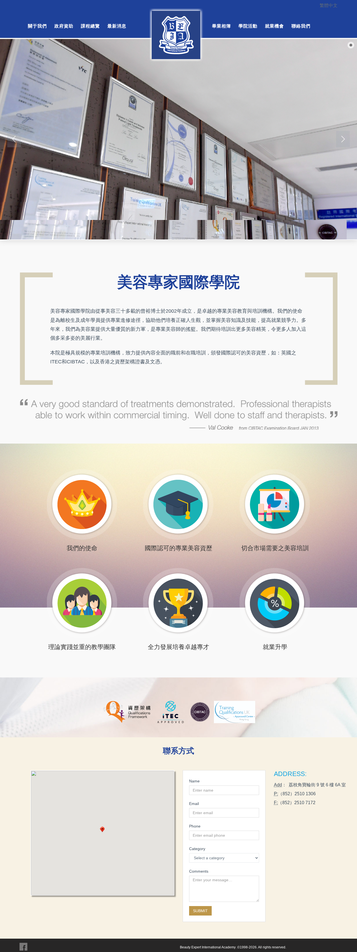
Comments (198, 871)
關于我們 (37, 26)
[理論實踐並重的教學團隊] (82, 604)
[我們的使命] (82, 505)
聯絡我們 (300, 26)
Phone (195, 826)
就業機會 (274, 26)
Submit (200, 911)
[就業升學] (275, 604)
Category (197, 848)
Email (194, 803)
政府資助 (63, 26)
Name (194, 781)
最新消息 (116, 26)
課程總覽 (90, 26)
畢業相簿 (221, 26)
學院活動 (247, 26)
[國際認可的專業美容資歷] (178, 505)
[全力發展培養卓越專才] (178, 604)
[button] (102, 829)
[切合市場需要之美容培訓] (275, 505)
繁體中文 (328, 5)
